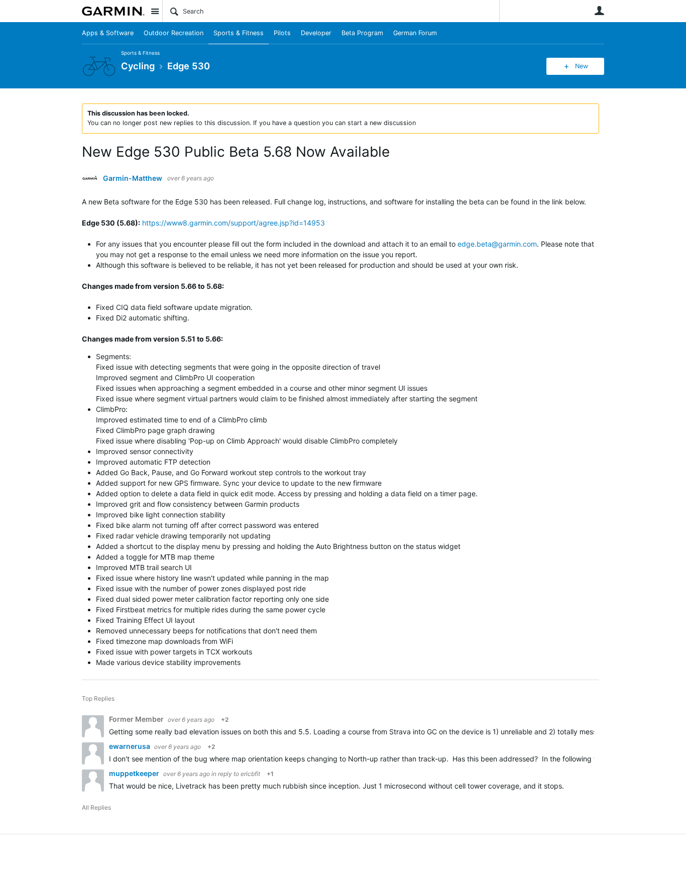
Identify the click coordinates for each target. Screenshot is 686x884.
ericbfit (250, 774)
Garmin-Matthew (132, 178)
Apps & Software (108, 33)
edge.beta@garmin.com (497, 244)
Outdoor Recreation (173, 33)
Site (154, 11)
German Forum (415, 33)
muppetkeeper (135, 773)
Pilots (282, 33)
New (581, 66)
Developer (316, 33)
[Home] (113, 11)
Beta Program (362, 33)
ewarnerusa (130, 746)
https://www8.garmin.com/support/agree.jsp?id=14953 (233, 222)
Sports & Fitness (238, 33)
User (599, 11)
